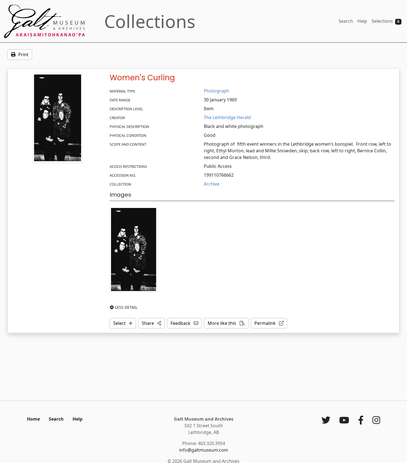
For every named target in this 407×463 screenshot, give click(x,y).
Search (346, 21)
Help (362, 21)
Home (33, 419)
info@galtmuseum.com (203, 450)
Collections (149, 21)
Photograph (216, 91)
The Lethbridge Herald (227, 117)
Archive (211, 184)
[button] (151, 323)
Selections (385, 21)
